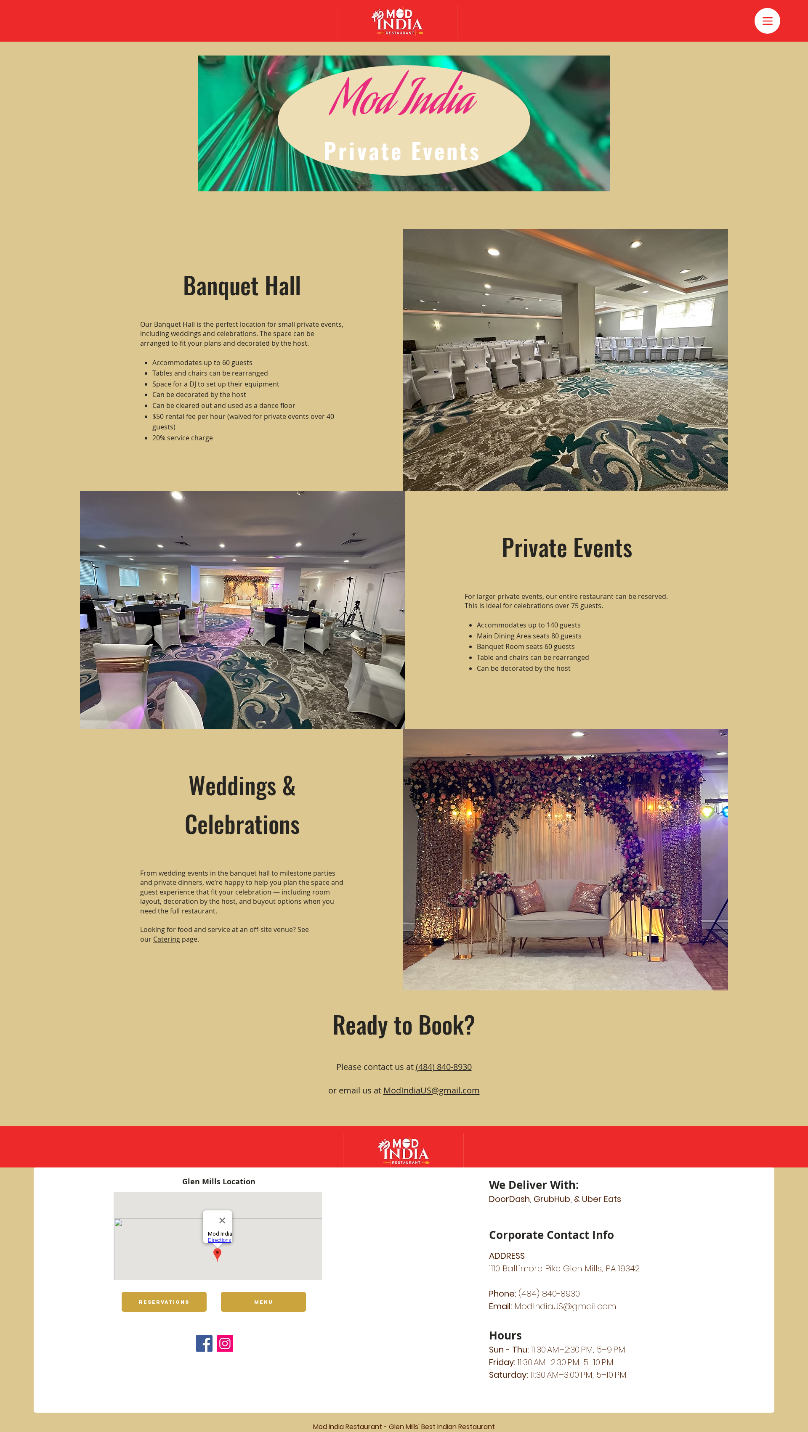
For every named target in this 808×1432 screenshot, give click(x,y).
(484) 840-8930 (444, 1066)
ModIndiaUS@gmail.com (431, 1090)
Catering (166, 939)
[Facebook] (204, 1343)
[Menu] (767, 21)
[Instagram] (225, 1343)
